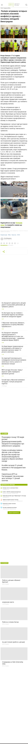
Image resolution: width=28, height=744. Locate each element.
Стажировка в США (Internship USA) (12, 663)
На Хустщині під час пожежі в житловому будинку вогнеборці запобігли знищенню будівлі (12, 315)
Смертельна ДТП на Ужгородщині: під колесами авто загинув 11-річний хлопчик (12, 477)
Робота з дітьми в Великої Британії (11, 581)
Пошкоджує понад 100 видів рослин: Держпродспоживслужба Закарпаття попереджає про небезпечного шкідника (13, 441)
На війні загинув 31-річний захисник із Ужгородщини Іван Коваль (14, 467)
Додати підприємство (14, 512)
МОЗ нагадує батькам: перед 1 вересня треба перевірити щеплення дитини (12, 372)
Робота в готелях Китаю (10, 622)
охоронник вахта (8, 602)
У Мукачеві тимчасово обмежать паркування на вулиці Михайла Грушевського (13, 324)
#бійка (9, 235)
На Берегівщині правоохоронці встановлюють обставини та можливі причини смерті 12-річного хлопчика (12, 349)
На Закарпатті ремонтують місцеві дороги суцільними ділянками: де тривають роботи (14, 305)
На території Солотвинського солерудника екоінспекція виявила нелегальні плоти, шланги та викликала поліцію (14, 361)
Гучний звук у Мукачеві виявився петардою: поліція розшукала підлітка (13, 381)
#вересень (14, 235)
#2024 (18, 235)
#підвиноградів (4, 235)
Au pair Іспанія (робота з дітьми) (13, 642)
